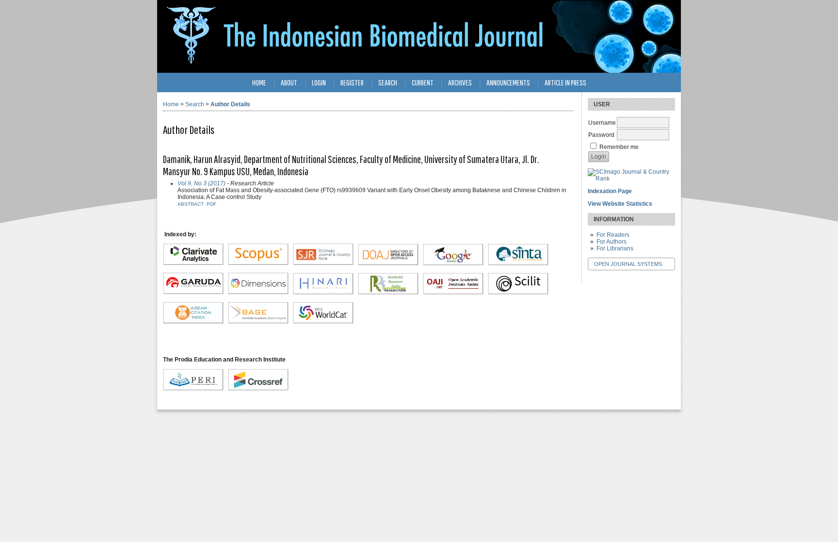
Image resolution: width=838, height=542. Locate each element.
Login (319, 82)
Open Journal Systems (628, 264)
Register (352, 82)
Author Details (230, 104)
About (289, 82)
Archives (460, 82)
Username (602, 122)
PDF (211, 204)
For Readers (612, 234)
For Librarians (614, 248)
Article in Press (565, 82)
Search (387, 82)
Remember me (619, 147)
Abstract (190, 204)
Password (601, 134)
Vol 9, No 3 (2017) (201, 183)
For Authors (611, 241)
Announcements (508, 82)
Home (259, 82)
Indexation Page (610, 191)
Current (423, 82)
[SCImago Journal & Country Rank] (631, 178)
